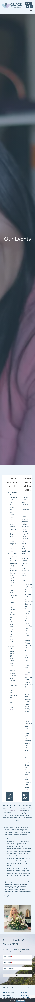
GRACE (5, 993)
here (11, 551)
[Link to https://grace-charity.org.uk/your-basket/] (31, 6)
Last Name (8, 963)
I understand (20, 1000)
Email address (9, 968)
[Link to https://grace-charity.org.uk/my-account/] (27, 6)
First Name (8, 957)
